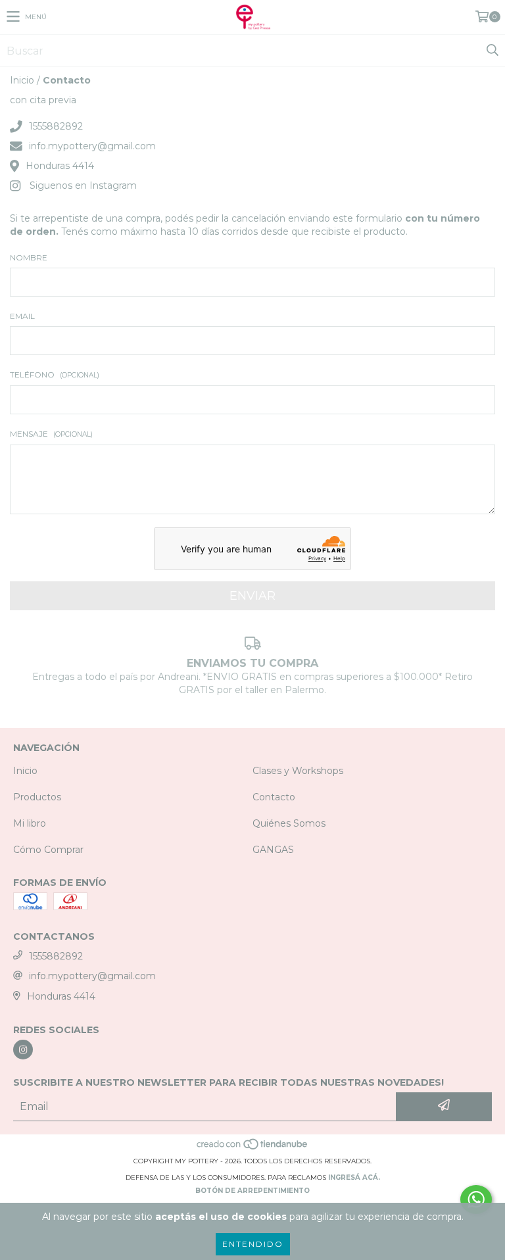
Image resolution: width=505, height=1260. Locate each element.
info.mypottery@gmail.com (92, 146)
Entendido (252, 1244)
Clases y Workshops (297, 771)
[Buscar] (492, 50)
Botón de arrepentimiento (252, 1190)
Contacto (273, 797)
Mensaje (51, 434)
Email (22, 316)
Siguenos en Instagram (83, 185)
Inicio (22, 80)
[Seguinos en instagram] (23, 1049)
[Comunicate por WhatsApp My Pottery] (476, 1199)
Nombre (28, 257)
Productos (37, 797)
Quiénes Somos (288, 823)
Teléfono (54, 374)
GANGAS (273, 850)
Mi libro (29, 823)
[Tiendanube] (252, 1148)
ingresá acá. (354, 1177)
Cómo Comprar (48, 850)
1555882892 (56, 126)
